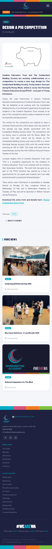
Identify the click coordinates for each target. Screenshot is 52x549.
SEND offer (6, 498)
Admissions (6, 456)
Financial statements (9, 512)
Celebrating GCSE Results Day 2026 (18, 284)
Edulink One (6, 459)
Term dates (6, 449)
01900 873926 (7, 429)
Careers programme (9, 495)
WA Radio (5, 452)
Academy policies (8, 509)
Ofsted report (7, 477)
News (6, 22)
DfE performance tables (10, 488)
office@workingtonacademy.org (13, 432)
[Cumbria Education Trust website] (23, 419)
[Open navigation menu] (48, 5)
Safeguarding (6, 505)
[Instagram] (10, 438)
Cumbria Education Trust (14, 542)
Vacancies (6, 463)
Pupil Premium (7, 502)
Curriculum (6, 491)
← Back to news (14, 221)
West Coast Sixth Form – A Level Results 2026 (25, 12)
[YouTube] (16, 438)
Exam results (6, 484)
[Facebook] (5, 438)
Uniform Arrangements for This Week (19, 382)
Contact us (6, 466)
